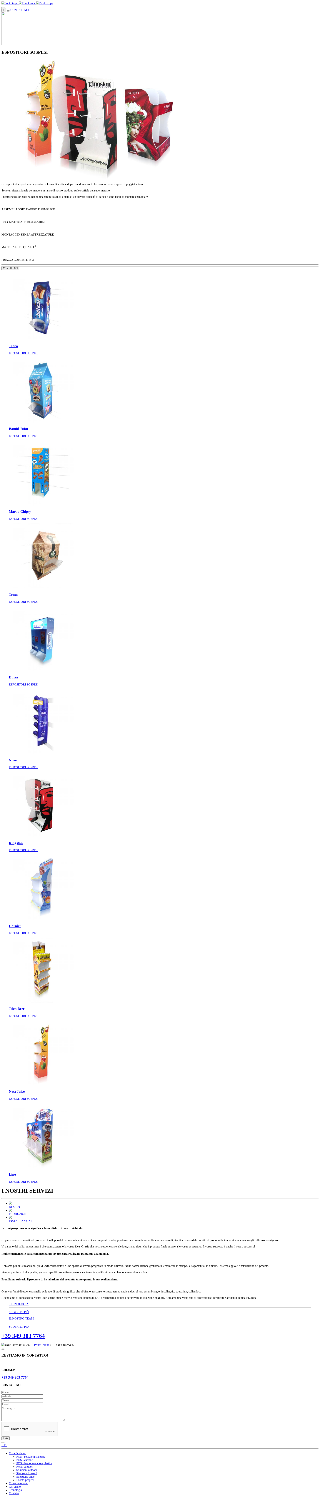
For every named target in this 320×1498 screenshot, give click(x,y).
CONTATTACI (19, 9)
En (5, 1445)
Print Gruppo (41, 1344)
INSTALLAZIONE (21, 1220)
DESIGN (14, 1206)
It (3, 10)
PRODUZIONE (18, 1213)
